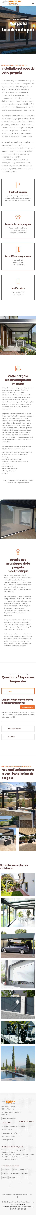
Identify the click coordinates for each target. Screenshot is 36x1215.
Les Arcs (12, 1178)
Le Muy (4, 1178)
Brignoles (25, 1173)
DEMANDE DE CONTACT (9, 1118)
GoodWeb (22, 1204)
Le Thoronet (6, 1169)
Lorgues (5, 1173)
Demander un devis (27, 707)
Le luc (15, 1169)
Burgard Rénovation (13, 1202)
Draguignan (15, 1173)
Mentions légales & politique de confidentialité (17, 1207)
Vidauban (23, 1169)
